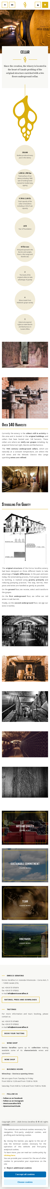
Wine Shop (9, 1059)
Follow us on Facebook (12, 1098)
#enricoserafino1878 (12, 1103)
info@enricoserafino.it (18, 993)
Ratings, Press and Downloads (20, 1000)
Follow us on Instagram (13, 1101)
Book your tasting (14, 1033)
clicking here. (10, 1155)
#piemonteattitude (11, 1106)
